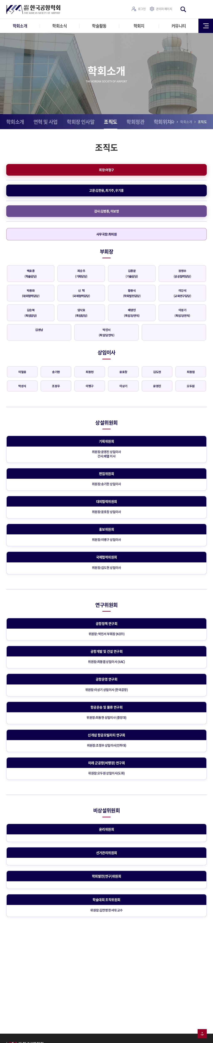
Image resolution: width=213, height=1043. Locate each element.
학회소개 (20, 26)
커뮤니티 (178, 26)
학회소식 (59, 26)
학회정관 (135, 121)
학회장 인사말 (80, 121)
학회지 (139, 26)
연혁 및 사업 (45, 121)
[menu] (205, 25)
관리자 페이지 (164, 9)
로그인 (142, 9)
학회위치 (163, 121)
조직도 (110, 121)
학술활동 (99, 26)
